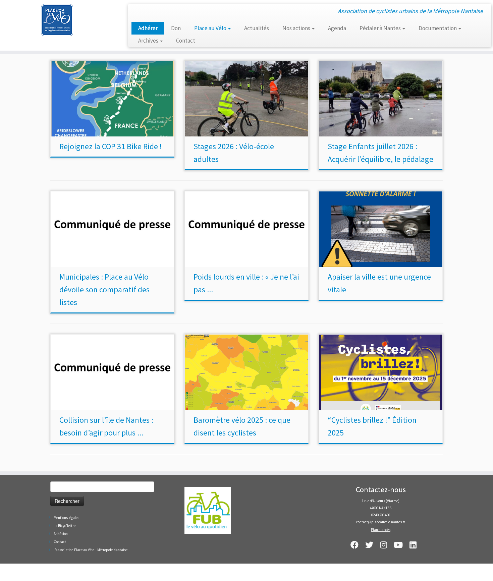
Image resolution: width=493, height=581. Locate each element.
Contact (185, 40)
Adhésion (61, 533)
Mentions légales (66, 517)
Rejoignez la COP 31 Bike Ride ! (110, 146)
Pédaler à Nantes (381, 28)
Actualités (256, 28)
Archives (148, 40)
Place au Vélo (210, 28)
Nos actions (296, 28)
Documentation (438, 28)
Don (176, 28)
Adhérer (148, 28)
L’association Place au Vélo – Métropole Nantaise (90, 549)
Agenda (337, 28)
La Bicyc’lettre (64, 525)
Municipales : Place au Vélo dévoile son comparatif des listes (104, 289)
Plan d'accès (380, 529)
